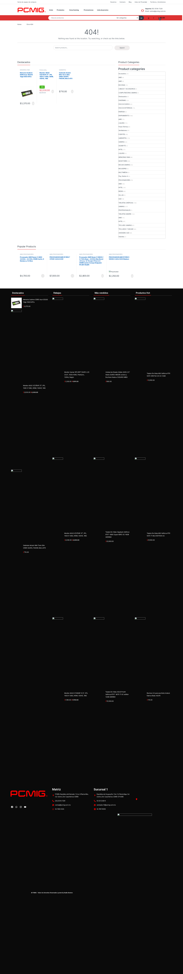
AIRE (120, 119)
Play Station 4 (123, 176)
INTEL (121, 149)
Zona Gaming (74, 10)
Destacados (43, 70)
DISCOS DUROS (124, 104)
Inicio (51, 10)
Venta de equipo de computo (26, 2)
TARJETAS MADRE (125, 214)
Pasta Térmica (123, 127)
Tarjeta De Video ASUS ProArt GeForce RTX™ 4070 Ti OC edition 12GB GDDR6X (117, 694)
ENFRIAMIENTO (124, 115)
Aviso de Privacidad (141, 2)
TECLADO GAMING (125, 225)
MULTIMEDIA (123, 172)
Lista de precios (102, 10)
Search (122, 48)
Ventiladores (123, 130)
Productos (60, 10)
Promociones (88, 10)
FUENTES (122, 134)
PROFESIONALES (124, 210)
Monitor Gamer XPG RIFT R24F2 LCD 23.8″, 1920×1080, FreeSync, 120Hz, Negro (76, 374)
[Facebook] (12, 807)
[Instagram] (21, 807)
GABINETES (62, 70)
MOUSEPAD (123, 168)
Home (19, 24)
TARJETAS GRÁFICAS (126, 203)
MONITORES (123, 161)
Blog (130, 2)
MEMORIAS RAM (25, 70)
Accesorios (122, 73)
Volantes (121, 237)
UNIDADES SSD (124, 233)
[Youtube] (25, 807)
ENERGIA (122, 112)
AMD (120, 77)
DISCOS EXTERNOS (125, 108)
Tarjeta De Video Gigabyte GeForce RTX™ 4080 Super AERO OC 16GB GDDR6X (117, 534)
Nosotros (113, 2)
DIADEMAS (122, 100)
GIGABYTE (122, 146)
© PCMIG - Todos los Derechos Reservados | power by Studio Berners (52, 892)
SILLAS (121, 195)
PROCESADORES (124, 180)
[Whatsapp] (16, 807)
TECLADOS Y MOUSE (126, 229)
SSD (120, 199)
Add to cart (33, 103)
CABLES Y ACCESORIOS (127, 89)
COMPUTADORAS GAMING (128, 93)
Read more (42, 276)
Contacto (122, 2)
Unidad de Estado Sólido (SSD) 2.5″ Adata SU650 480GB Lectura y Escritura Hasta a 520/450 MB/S (117, 374)
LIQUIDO (122, 123)
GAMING (121, 142)
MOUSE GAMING (124, 165)
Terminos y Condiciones (158, 2)
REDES (121, 191)
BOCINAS (122, 85)
